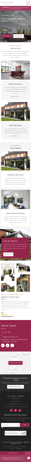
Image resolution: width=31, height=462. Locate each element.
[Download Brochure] (28, 453)
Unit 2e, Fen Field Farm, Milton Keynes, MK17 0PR (15, 406)
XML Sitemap (18, 448)
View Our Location (15, 362)
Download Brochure (15, 386)
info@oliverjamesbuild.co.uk (10, 337)
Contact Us (8, 254)
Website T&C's (23, 446)
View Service (18, 36)
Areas (4, 446)
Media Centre (10, 446)
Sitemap (12, 448)
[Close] (28, 458)
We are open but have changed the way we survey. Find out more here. (15, 8)
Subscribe (16, 446)
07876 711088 (6, 332)
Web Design (26, 442)
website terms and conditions (9, 458)
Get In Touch (6, 36)
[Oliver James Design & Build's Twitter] (7, 345)
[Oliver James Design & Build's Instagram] (12, 345)
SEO (13, 443)
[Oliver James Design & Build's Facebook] (3, 345)
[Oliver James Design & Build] (7, 3)
